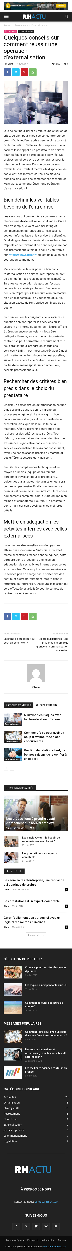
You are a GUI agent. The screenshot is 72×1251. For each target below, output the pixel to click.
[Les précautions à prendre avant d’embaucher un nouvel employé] (36, 813)
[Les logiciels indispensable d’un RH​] (13, 989)
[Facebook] (7, 72)
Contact (62, 1240)
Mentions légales (15, 1240)
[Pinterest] (24, 72)
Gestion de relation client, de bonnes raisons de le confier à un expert (45, 754)
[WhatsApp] (33, 72)
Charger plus (34, 935)
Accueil (7, 25)
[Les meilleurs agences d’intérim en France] (13, 1072)
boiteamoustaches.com (55, 1246)
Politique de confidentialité (40, 1240)
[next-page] (12, 768)
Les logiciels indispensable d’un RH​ (46, 985)
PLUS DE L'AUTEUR (46, 705)
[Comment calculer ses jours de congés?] (13, 1007)
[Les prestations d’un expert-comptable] (11, 857)
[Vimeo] (36, 1226)
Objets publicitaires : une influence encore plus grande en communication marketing (52, 644)
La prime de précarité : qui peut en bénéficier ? (19, 640)
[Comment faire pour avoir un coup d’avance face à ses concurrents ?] (13, 737)
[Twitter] (16, 72)
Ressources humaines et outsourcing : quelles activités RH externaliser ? (45, 1053)
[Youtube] (56, 1226)
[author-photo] (36, 682)
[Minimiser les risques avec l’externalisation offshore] (13, 719)
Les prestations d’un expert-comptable (32, 901)
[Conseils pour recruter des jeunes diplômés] (13, 972)
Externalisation (39, 25)
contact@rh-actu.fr (46, 1201)
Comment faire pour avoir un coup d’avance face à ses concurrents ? (44, 737)
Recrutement (21, 25)
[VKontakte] (46, 1226)
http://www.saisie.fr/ (23, 255)
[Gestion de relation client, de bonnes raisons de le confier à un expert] (13, 754)
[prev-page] (6, 768)
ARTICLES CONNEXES (18, 705)
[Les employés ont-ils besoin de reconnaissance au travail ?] (11, 841)
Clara (10, 63)
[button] (6, 17)
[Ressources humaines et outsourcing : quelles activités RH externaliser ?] (13, 1054)
